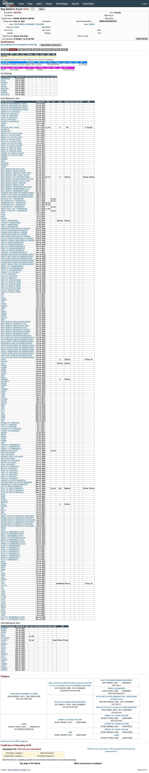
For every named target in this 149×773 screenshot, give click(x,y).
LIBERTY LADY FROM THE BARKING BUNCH (17, 195)
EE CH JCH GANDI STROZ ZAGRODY (70, 702)
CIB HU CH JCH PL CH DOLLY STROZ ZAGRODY (116, 707)
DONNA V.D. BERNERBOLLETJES (13, 544)
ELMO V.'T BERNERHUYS (10, 552)
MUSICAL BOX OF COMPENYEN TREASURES (17, 526)
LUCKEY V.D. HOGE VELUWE (116, 723)
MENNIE (4, 91)
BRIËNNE (4, 379)
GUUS (3, 530)
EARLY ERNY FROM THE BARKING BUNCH (16, 258)
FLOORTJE (5, 638)
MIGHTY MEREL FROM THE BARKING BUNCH (17, 264)
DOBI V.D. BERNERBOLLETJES (12, 540)
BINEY (3, 652)
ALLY (3, 411)
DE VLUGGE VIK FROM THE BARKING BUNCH (17, 338)
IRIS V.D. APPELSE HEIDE (10, 286)
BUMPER (4, 654)
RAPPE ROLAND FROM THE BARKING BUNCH (17, 345)
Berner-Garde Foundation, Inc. (19, 770)
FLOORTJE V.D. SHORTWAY (11, 429)
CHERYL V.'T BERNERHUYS (11, 449)
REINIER (4, 93)
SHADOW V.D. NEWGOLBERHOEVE (14, 252)
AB (2, 296)
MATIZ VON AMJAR (8, 453)
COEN (3, 603)
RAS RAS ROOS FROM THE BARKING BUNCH (17, 347)
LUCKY (3, 666)
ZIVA (2, 581)
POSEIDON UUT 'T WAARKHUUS (12, 207)
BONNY (3, 632)
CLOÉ (3, 601)
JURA (3, 397)
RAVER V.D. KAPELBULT (10, 121)
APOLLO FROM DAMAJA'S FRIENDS (14, 231)
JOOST (3, 85)
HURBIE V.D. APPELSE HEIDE (12, 155)
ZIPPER (4, 579)
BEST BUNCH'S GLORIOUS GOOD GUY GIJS (17, 179)
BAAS (3, 494)
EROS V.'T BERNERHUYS (10, 558)
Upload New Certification (51, 45)
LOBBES (4, 664)
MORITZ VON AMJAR (8, 462)
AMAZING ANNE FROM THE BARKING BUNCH (17, 254)
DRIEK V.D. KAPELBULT (10, 114)
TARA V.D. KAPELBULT (9, 478)
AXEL (3, 320)
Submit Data (88, 3)
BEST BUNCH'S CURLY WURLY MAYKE (15, 175)
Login (144, 3)
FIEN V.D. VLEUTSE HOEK (10, 139)
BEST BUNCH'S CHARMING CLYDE (13, 324)
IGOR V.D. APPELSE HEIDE (11, 280)
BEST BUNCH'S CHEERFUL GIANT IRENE (16, 173)
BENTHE (4, 506)
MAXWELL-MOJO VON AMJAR (12, 457)
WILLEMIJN (5, 95)
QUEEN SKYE (6, 131)
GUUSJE (4, 640)
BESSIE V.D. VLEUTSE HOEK (11, 133)
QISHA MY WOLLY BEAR (10, 127)
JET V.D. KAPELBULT (9, 274)
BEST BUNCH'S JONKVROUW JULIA (14, 328)
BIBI (2, 512)
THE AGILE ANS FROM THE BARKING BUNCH (17, 357)
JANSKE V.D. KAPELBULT (10, 272)
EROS (3, 636)
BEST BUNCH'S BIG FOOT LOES (13, 169)
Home (21, 3)
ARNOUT (4, 306)
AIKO (3, 409)
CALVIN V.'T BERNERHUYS (11, 445)
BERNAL (4, 433)
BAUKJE (4, 500)
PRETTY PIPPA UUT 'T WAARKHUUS (14, 211)
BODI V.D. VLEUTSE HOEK (10, 135)
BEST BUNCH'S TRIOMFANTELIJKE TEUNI (16, 187)
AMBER (4, 300)
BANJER (4, 628)
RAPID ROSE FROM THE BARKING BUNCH (16, 344)
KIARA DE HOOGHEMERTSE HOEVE (14, 106)
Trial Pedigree (62, 3)
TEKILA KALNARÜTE (116, 688)
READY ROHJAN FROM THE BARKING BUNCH (17, 349)
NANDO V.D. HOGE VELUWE (70, 719)
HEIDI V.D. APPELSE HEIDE (11, 147)
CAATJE (4, 585)
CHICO (3, 595)
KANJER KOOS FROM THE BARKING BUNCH (17, 262)
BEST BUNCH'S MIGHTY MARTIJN (13, 183)
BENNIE (4, 564)
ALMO (3, 298)
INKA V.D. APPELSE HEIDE (11, 284)
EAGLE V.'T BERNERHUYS (10, 546)
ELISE (3, 81)
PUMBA (4, 365)
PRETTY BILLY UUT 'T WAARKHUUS (14, 209)
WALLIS (4, 403)
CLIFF (3, 599)
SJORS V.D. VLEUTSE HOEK (11, 143)
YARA (3, 395)
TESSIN (4, 401)
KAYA (3, 213)
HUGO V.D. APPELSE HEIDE (11, 151)
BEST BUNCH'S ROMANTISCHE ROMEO (15, 332)
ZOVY (3, 583)
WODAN (4, 219)
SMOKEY (4, 668)
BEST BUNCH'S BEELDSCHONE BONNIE (15, 322)
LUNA (116, 735)
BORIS (3, 528)
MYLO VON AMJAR (8, 464)
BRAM (3, 435)
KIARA (3, 359)
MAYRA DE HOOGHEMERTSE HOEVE (14, 110)
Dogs (30, 3)
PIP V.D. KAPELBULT (8, 119)
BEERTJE (4, 502)
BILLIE (3, 514)
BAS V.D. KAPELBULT (9, 468)
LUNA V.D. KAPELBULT (9, 117)
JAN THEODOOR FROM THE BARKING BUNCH (17, 260)
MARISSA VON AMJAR (9, 451)
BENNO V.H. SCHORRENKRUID (12, 268)
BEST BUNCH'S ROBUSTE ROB (12, 185)
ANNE (3, 417)
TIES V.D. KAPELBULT (9, 278)
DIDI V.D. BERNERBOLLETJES (12, 536)
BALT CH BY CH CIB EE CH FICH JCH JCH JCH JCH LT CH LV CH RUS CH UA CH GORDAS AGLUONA (70, 684)
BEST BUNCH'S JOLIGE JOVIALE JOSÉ (15, 181)
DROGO (4, 383)
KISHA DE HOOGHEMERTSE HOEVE (14, 108)
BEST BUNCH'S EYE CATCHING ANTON (15, 177)
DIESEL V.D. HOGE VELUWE (116, 729)
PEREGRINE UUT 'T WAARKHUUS (13, 205)
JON (2, 387)
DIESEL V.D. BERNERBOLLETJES (13, 538)
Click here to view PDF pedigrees (14, 741)
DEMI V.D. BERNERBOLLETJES (12, 534)
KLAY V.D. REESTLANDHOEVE (12, 488)
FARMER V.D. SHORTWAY (10, 423)
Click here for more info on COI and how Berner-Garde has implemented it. (111, 750)
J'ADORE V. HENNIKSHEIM (10, 223)
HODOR (4, 385)
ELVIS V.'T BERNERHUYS (10, 554)
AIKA (3, 407)
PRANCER (4, 163)
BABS (3, 498)
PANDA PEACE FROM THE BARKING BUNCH (17, 197)
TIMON (3, 371)
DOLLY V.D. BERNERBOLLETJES (13, 542)
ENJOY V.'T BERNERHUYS (10, 556)
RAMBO (4, 441)
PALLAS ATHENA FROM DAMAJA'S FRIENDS (17, 238)
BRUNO (3, 437)
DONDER (4, 159)
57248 (16, 27)
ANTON (3, 304)
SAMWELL (5, 389)
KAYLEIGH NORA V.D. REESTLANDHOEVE (16, 482)
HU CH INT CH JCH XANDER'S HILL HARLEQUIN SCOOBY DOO (116, 697)
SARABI (4, 367)
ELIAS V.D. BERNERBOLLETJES (13, 617)
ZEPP (3, 575)
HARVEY (4, 660)
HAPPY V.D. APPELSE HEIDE (11, 145)
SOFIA (3, 613)
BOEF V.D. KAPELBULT (9, 470)
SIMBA (3, 369)
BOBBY (3, 630)
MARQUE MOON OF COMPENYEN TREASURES (18, 520)
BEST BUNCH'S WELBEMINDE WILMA (15, 334)
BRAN (3, 377)
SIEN (3, 443)
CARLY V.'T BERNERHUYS (10, 447)
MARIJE (4, 87)
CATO (3, 591)
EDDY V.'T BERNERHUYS (10, 548)
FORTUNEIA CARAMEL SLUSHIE (29, 24)
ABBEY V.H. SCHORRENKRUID (12, 266)
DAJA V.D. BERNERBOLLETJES (12, 532)
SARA (92, 24)
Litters (39, 3)
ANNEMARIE (5, 79)
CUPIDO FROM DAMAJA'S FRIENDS (14, 234)
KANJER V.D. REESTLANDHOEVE (13, 480)
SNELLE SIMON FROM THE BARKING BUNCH (17, 351)
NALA (3, 363)
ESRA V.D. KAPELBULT (9, 116)
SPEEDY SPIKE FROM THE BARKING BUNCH (17, 353)
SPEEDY (4, 670)
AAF (2, 294)
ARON (3, 308)
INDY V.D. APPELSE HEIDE (11, 282)
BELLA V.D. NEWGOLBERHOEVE (13, 246)
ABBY (3, 405)
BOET (3, 568)
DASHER (4, 157)
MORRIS (4, 644)
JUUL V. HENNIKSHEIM (9, 227)
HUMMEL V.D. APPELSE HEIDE (12, 153)
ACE (2, 310)
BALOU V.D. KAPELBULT (10, 466)
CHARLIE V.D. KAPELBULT (10, 112)
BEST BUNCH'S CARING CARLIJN (13, 171)
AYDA (3, 650)
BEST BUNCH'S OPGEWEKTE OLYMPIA (15, 330)
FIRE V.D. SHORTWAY (9, 425)
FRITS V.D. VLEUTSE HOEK (11, 141)
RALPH (3, 648)
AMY (2, 302)
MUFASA (4, 361)
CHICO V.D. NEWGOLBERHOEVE (13, 248)
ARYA (3, 375)
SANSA (3, 391)
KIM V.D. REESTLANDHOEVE (11, 486)
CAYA (3, 656)
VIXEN (3, 167)
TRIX (70, 732)
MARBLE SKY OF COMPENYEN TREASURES (17, 518)
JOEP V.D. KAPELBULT (9, 472)
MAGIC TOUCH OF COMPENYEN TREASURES (17, 516)
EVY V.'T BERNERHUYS (9, 560)
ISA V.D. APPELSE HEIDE (10, 290)
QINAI (3, 125)
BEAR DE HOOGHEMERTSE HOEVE (14, 104)
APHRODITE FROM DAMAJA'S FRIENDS (15, 229)
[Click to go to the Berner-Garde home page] (9, 3)
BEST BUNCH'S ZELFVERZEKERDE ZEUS (16, 336)
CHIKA (3, 439)
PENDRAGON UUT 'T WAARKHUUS (13, 203)
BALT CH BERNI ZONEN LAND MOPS (116, 680)
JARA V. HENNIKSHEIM (9, 225)
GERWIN (4, 83)
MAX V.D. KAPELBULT (9, 476)
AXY (2, 421)
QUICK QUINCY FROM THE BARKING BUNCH (17, 342)
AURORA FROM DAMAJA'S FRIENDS (14, 232)
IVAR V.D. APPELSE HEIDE (11, 292)
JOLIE (3, 642)
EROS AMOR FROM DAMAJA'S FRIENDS (15, 236)
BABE (3, 496)
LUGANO (4, 399)
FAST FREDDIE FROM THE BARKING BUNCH (17, 340)
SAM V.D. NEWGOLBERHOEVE (12, 244)
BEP (2, 508)
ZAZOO (3, 373)
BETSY (3, 510)
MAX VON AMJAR (7, 455)
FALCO (3, 658)
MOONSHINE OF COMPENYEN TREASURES (17, 524)
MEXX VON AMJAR (8, 459)
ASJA (3, 419)
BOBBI (3, 566)
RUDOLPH (4, 165)
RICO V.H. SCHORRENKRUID (11, 270)
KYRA (3, 215)
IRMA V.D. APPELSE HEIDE (11, 288)
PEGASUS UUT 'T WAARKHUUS (12, 199)
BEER (3, 562)
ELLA (3, 634)
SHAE (3, 393)
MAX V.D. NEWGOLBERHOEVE (12, 242)
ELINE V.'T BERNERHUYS (10, 550)
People (49, 3)
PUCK (3, 574)
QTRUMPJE (5, 129)
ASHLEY (4, 318)
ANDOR (3, 316)
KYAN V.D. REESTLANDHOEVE (12, 492)
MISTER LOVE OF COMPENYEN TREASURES (17, 522)
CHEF (3, 593)
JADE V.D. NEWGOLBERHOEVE (12, 250)
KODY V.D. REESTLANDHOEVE (12, 490)
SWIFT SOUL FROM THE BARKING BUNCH (16, 355)
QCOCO (4, 123)
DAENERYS (5, 381)
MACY (3, 161)
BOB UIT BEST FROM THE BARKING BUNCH (17, 256)
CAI (2, 587)
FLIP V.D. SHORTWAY (9, 427)
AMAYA (3, 312)
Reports (75, 3)
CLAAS (3, 597)
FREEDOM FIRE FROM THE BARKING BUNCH (17, 193)
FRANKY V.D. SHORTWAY (10, 431)
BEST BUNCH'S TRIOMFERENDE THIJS (15, 189)
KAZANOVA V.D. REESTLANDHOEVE (14, 484)
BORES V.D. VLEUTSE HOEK (11, 137)
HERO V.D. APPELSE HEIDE (11, 149)
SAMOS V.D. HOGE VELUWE (116, 715)
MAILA (3, 611)
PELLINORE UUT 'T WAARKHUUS (13, 201)
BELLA (3, 504)
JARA (3, 609)
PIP (2, 572)
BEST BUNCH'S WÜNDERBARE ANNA (14, 191)
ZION (3, 577)
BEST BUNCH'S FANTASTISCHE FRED (15, 326)
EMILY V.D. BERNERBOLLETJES (13, 619)
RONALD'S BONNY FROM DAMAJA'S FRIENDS (18, 240)
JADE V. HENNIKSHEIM (9, 221)
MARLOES (5, 89)
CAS (2, 589)
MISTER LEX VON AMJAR (10, 460)
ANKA (3, 415)
